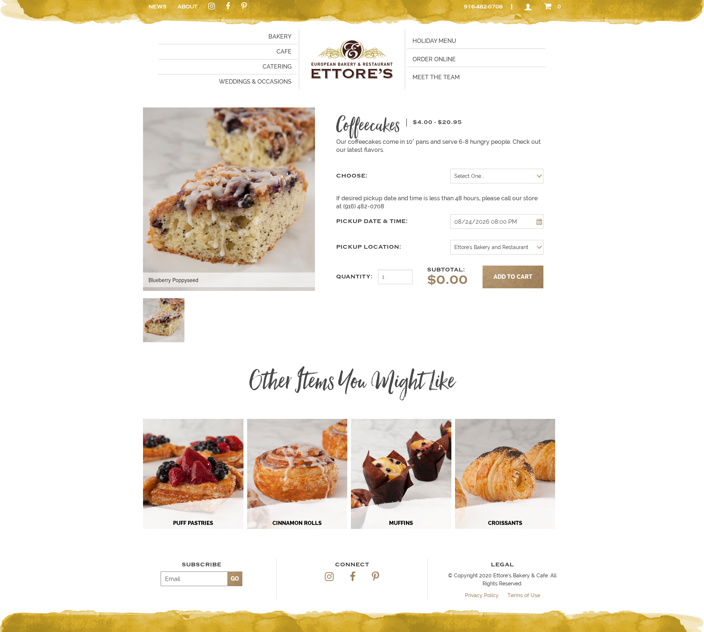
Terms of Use (523, 595)
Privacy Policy (482, 595)
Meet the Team (436, 77)
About (187, 7)
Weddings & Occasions (255, 81)
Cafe (284, 51)
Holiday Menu (434, 40)
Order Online (434, 59)
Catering (277, 66)
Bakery (280, 36)
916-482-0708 (483, 7)
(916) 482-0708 (363, 206)
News (157, 7)
